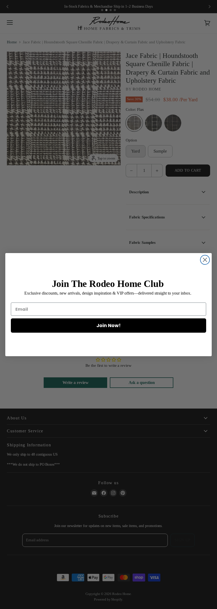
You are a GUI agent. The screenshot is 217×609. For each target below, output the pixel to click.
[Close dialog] (205, 259)
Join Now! (108, 325)
